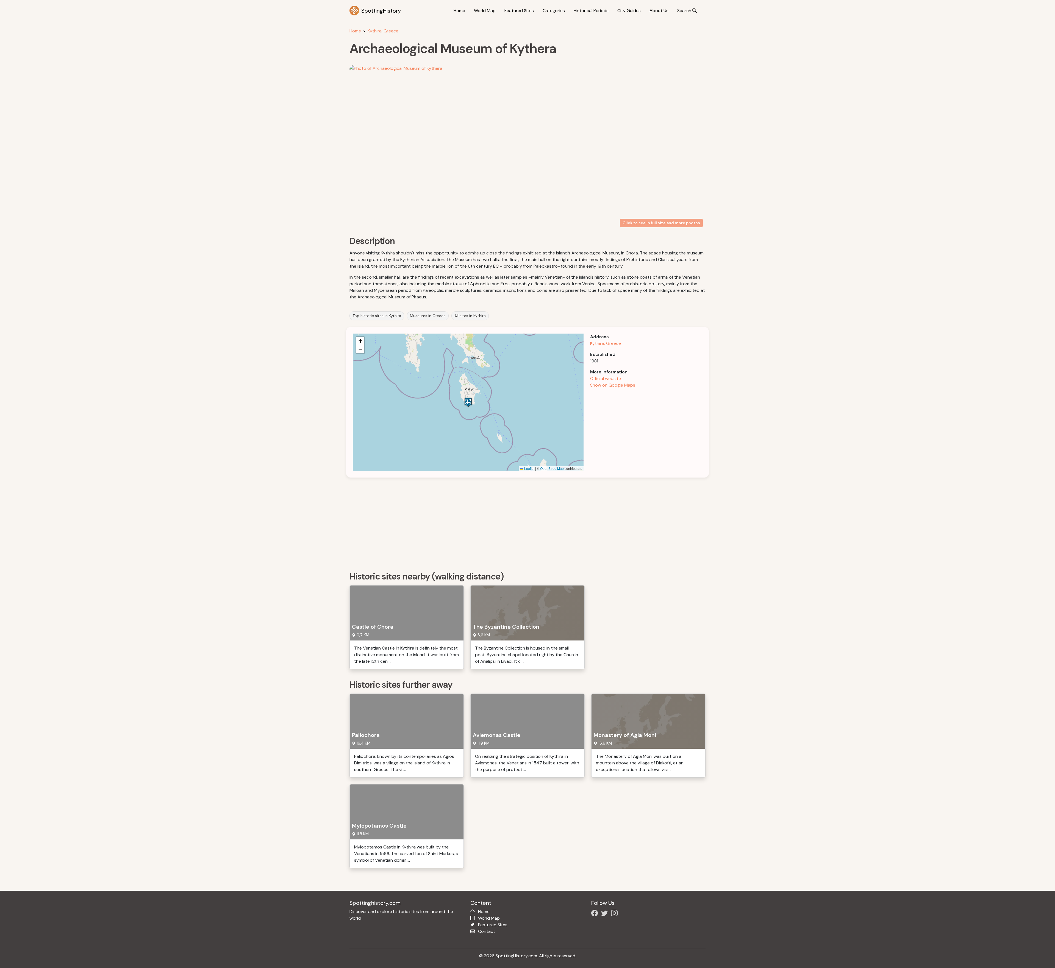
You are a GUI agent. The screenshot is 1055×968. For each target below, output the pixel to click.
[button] (468, 402)
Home (459, 10)
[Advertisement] (514, 522)
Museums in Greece (428, 315)
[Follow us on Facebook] (595, 914)
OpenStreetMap (552, 468)
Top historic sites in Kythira (376, 315)
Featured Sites (519, 10)
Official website (605, 378)
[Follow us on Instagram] (615, 914)
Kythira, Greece (383, 31)
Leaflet (528, 468)
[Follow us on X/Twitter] (605, 914)
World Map (485, 10)
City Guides (629, 10)
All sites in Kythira (470, 315)
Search (684, 10)
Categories (554, 10)
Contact (486, 931)
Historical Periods (591, 10)
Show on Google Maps (612, 385)
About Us (658, 10)
